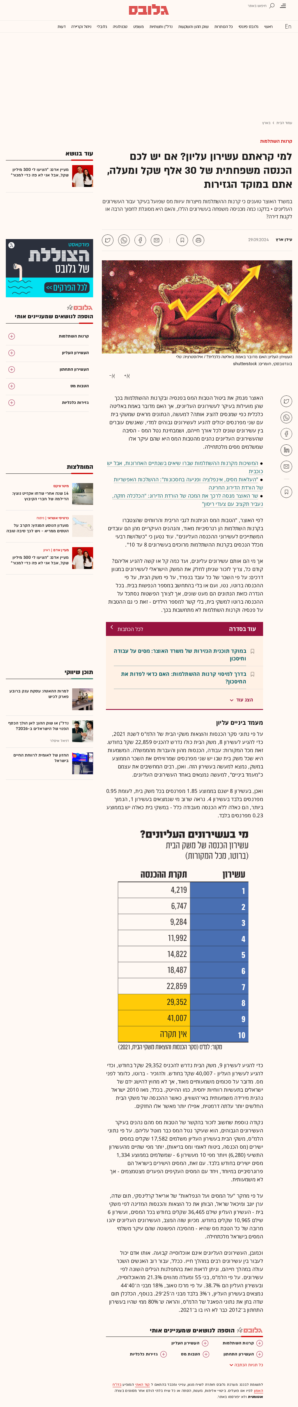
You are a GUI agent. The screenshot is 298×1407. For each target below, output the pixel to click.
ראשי (268, 26)
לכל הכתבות (130, 628)
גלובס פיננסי (248, 26)
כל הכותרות (223, 26)
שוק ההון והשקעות (193, 26)
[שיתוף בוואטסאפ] (124, 240)
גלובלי (102, 26)
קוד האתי (142, 1384)
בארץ (266, 123)
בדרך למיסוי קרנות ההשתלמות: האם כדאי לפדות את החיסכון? (183, 677)
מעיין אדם (61, 550)
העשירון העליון (185, 1343)
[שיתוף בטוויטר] (107, 240)
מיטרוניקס (61, 486)
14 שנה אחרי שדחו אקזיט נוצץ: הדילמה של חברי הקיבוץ (40, 496)
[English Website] (288, 26)
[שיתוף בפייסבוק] (140, 240)
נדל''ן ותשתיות (161, 26)
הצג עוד (244, 700)
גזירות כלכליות (144, 1354)
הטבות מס (190, 1354)
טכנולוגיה (120, 26)
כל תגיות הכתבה (249, 1365)
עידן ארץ (284, 240)
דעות (62, 26)
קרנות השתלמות (276, 141)
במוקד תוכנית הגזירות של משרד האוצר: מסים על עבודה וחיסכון (180, 654)
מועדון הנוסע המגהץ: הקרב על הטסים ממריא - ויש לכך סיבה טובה (37, 528)
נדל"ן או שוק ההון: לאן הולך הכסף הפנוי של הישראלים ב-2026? (38, 725)
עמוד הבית (284, 123)
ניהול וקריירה (81, 26)
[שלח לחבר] (286, 466)
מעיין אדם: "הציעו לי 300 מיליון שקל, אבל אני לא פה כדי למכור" (40, 172)
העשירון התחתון (239, 1354)
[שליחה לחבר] (156, 240)
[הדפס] (198, 240)
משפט (138, 26)
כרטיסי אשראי (58, 518)
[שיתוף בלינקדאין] (286, 450)
